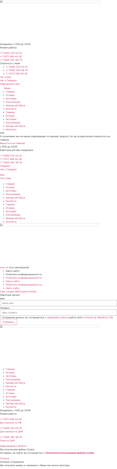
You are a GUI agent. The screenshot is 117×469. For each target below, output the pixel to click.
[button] (10, 63)
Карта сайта (12, 281)
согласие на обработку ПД (98, 317)
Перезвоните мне (10, 83)
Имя (2, 298)
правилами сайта (57, 317)
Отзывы (10, 95)
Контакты (11, 108)
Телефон (4, 308)
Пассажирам (13, 101)
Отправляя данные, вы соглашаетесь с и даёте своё (58, 317)
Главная (10, 91)
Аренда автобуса (15, 105)
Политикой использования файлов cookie (70, 452)
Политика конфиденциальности (24, 277)
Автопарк (11, 98)
